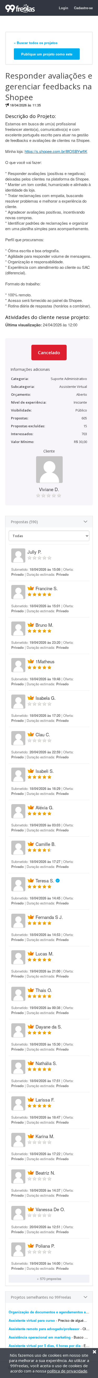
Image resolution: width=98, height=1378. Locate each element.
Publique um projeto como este (46, 54)
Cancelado (49, 352)
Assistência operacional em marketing (40, 1337)
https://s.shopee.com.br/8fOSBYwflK (56, 151)
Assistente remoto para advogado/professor (44, 1328)
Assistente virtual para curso (32, 1320)
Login (63, 7)
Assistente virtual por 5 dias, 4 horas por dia (44, 1345)
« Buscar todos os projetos (35, 42)
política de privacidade (67, 1371)
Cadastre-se (83, 7)
